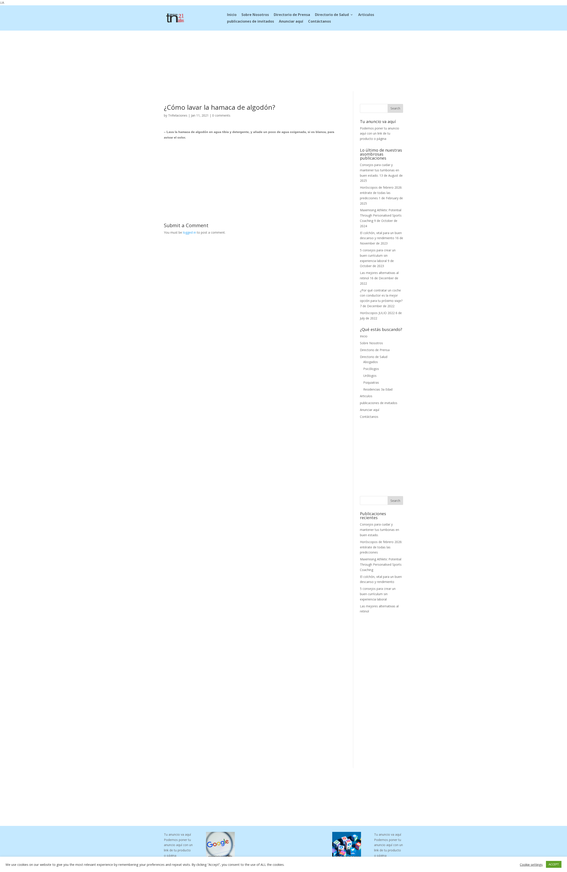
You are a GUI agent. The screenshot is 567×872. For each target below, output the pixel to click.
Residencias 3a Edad (377, 389)
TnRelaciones (177, 115)
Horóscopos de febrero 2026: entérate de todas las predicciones (381, 192)
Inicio (232, 15)
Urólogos (370, 375)
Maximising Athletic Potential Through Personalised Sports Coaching (381, 215)
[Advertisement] (283, 60)
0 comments (221, 115)
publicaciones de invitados (250, 22)
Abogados (370, 362)
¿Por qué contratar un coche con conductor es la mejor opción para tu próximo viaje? (381, 295)
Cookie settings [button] (531, 864)
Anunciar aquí (291, 22)
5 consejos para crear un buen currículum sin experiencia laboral (378, 255)
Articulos (366, 15)
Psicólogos (371, 369)
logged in (189, 232)
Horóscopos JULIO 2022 (377, 313)
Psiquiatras (371, 382)
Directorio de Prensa (292, 15)
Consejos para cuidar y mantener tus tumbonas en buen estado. (379, 170)
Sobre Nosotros (255, 15)
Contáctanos (319, 22)
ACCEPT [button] (554, 864)
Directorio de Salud (332, 15)
